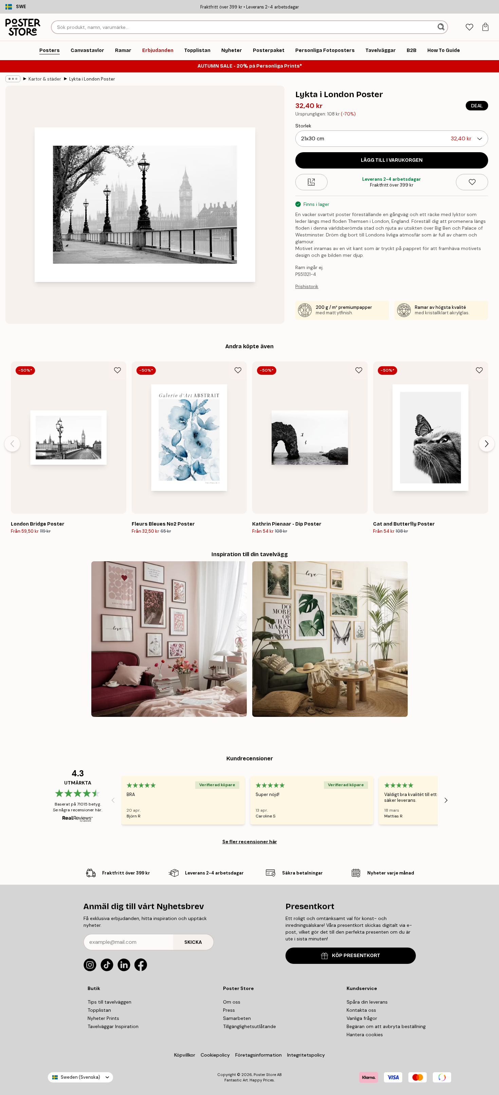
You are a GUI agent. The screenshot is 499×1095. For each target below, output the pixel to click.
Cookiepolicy (215, 1055)
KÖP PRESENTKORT (356, 955)
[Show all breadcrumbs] (12, 78)
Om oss (231, 1002)
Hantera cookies (365, 1034)
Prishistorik (306, 286)
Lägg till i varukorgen (392, 160)
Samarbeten (237, 1018)
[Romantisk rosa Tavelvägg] (169, 639)
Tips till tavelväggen (109, 1002)
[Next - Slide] (487, 444)
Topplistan (99, 1010)
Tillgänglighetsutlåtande (249, 1026)
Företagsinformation (258, 1055)
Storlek (303, 126)
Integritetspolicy (306, 1055)
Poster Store (265, 1074)
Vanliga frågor (362, 1018)
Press (229, 1010)
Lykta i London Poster (92, 79)
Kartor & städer (45, 79)
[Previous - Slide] (12, 444)
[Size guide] (311, 182)
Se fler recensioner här (249, 841)
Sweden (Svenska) (80, 1077)
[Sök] (442, 27)
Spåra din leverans (367, 1002)
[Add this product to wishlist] (472, 182)
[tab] (469, 27)
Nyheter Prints (103, 1018)
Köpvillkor (184, 1055)
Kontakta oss (361, 1010)
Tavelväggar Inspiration (113, 1026)
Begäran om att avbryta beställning (386, 1026)
